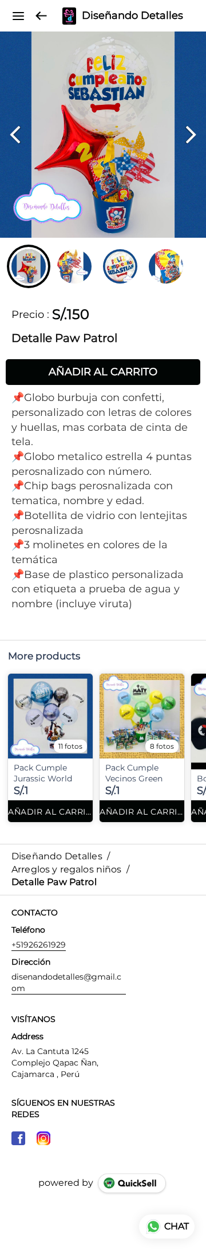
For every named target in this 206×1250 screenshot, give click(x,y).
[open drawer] (18, 16)
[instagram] (43, 1138)
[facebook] (18, 1138)
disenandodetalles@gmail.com (66, 982)
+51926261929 (38, 945)
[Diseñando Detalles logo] (69, 16)
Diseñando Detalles (132, 16)
